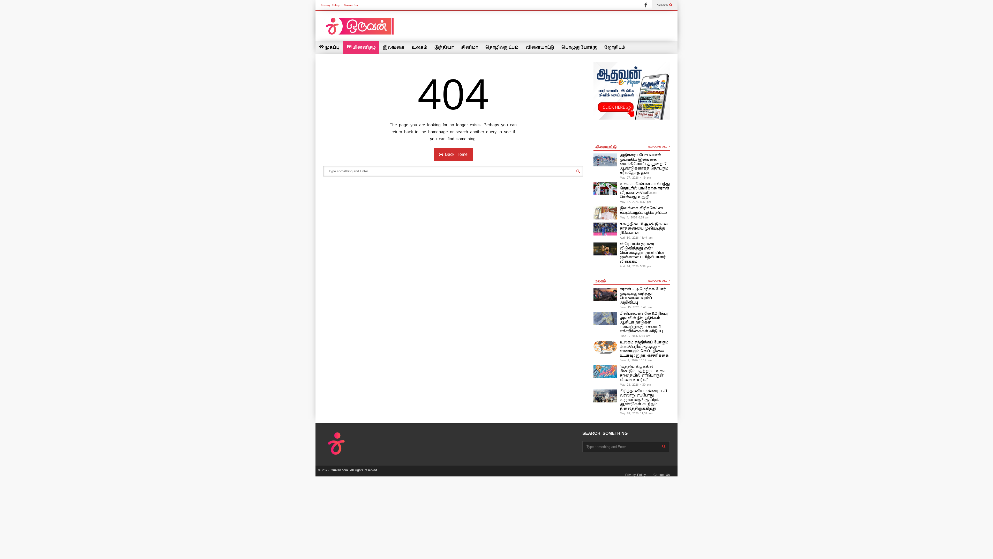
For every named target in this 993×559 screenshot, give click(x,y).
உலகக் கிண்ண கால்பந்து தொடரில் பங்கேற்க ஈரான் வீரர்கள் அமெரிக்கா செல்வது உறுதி (645, 191)
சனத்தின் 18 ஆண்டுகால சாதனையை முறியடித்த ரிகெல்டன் (644, 228)
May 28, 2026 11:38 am (636, 413)
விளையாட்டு (540, 47)
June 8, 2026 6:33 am (635, 336)
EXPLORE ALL (658, 146)
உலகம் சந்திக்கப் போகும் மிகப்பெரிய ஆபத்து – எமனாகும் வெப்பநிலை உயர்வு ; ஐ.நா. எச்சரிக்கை (645, 349)
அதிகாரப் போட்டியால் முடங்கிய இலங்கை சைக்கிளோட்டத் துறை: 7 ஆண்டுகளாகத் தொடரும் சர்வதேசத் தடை (644, 164)
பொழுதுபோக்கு (579, 47)
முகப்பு (332, 47)
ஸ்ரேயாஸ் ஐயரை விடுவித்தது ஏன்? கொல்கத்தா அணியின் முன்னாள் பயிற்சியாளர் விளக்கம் (643, 253)
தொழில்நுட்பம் (501, 47)
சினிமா (469, 47)
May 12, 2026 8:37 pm (635, 202)
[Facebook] (645, 5)
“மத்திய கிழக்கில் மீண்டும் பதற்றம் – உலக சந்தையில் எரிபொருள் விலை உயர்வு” (643, 373)
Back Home (455, 154)
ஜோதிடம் (614, 47)
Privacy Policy (330, 5)
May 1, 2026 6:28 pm (634, 217)
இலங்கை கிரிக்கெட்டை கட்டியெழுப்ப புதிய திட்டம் (643, 210)
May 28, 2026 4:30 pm (635, 384)
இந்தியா (444, 47)
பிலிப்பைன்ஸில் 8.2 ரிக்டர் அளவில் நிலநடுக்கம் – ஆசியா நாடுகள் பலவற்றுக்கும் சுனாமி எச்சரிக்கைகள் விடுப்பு (644, 323)
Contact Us (351, 5)
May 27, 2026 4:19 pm (635, 177)
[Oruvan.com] (359, 29)
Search (663, 5)
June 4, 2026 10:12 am (636, 360)
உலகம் (419, 47)
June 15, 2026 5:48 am (636, 307)
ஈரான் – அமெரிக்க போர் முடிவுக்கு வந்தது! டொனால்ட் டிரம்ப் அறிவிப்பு (643, 296)
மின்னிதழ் (363, 47)
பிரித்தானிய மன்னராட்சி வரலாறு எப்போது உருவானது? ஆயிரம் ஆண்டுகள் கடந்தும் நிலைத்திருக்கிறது (643, 400)
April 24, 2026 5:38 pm (635, 266)
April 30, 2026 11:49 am (636, 237)
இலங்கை (393, 47)
